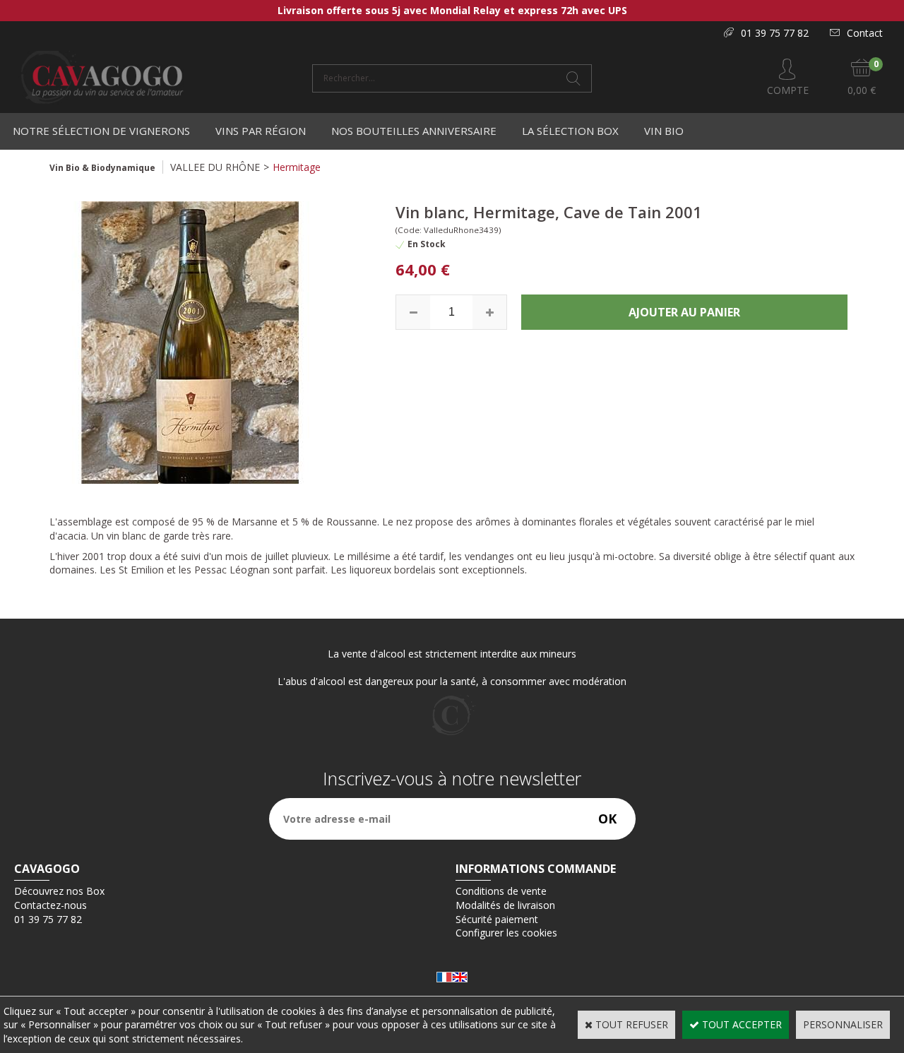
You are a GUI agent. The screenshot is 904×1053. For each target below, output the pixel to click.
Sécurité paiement (497, 919)
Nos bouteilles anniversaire (413, 131)
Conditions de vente (501, 891)
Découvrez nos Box (59, 891)
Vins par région (260, 131)
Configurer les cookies (506, 932)
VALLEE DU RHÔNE (215, 167)
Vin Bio (664, 131)
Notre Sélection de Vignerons (101, 131)
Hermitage (297, 167)
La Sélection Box (570, 131)
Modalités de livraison (505, 905)
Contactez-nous (50, 905)
